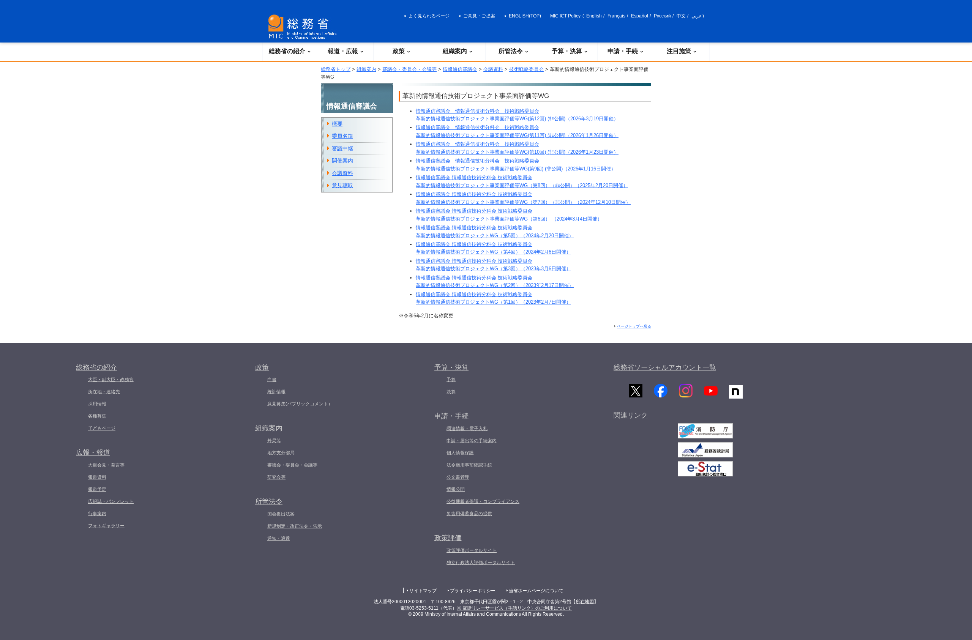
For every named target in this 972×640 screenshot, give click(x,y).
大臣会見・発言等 (106, 465)
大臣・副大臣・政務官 (111, 379)
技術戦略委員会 (526, 69)
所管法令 (511, 51)
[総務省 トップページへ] (304, 27)
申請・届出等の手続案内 (472, 440)
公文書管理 (458, 477)
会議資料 (493, 69)
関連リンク (631, 415)
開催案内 (342, 161)
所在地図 (585, 601)
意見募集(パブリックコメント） (300, 404)
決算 (451, 391)
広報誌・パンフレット (111, 501)
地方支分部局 (281, 453)
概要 (337, 124)
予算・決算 (567, 51)
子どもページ (101, 428)
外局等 (274, 440)
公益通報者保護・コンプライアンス (483, 501)
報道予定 (97, 489)
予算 (451, 379)
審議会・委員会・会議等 (409, 69)
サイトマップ (423, 590)
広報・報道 (93, 452)
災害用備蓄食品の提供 (469, 513)
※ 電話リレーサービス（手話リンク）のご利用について (514, 608)
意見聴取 (342, 185)
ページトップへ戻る (634, 326)
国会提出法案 (281, 514)
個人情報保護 (460, 453)
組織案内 (455, 51)
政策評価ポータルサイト (472, 550)
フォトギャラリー (106, 525)
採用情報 (97, 404)
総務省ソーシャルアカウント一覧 (665, 367)
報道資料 (97, 477)
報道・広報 (343, 51)
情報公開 (456, 489)
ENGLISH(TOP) (525, 16)
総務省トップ (335, 69)
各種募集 (97, 416)
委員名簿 (342, 136)
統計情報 (276, 391)
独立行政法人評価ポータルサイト (481, 562)
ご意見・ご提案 (479, 16)
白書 (271, 379)
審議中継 (342, 148)
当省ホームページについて (536, 590)
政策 (399, 51)
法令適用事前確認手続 (469, 465)
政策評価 (448, 538)
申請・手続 (623, 51)
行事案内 (97, 513)
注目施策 (679, 51)
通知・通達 (278, 538)
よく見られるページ (429, 16)
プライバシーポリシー (472, 590)
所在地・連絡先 (104, 391)
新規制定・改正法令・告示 (294, 526)
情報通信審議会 (460, 69)
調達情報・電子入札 (467, 428)
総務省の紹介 (287, 51)
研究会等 (276, 477)
